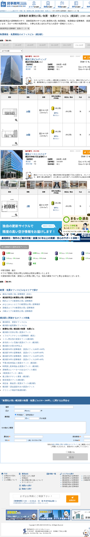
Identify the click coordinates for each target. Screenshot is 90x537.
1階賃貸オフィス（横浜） (13, 373)
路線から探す (27, 489)
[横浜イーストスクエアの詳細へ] (12, 179)
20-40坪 (18, 45)
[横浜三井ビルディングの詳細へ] (12, 84)
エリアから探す (68, 474)
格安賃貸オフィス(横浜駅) (13, 380)
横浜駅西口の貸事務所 (70, 478)
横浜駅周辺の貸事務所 (70, 476)
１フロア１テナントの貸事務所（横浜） (19, 336)
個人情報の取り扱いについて (32, 480)
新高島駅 (29, 67)
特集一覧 (22, 11)
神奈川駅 (29, 164)
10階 (28, 111)
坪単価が (19, 415)
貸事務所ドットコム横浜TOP (9, 11)
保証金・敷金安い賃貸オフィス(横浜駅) (19, 383)
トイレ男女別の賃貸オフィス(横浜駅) (18, 339)
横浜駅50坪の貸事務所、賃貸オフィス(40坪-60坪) (23, 356)
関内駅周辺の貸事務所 (70, 482)
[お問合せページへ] (72, 502)
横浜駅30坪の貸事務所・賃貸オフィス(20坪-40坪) (23, 359)
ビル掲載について (10, 480)
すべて (6, 45)
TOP (5, 474)
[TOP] (14, 4)
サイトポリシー (27, 482)
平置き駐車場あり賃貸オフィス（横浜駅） (20, 363)
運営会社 (25, 474)
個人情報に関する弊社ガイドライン (65, 444)
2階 (28, 206)
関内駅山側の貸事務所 (70, 486)
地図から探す (27, 485)
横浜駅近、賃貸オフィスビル (15, 322)
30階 (28, 135)
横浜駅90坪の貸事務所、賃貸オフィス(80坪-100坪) (24, 349)
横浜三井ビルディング (35, 59)
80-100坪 (54, 45)
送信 (71, 457)
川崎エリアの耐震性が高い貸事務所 (18, 311)
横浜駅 (28, 69)
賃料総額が (29, 415)
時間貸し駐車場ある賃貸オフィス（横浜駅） (21, 366)
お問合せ (7, 478)
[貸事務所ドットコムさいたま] (54, 520)
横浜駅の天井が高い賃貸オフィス (17, 332)
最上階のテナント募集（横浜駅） (17, 376)
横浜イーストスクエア (35, 154)
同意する (71, 452)
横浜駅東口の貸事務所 (70, 480)
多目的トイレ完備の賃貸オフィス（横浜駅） (21, 342)
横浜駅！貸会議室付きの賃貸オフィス (18, 387)
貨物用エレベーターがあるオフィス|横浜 (20, 370)
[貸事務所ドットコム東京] (22, 520)
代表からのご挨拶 (28, 476)
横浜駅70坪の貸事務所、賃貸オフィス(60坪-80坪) (23, 353)
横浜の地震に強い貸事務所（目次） (18, 294)
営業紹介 (25, 478)
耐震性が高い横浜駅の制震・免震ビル (39, 11)
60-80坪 (42, 45)
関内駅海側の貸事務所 (70, 484)
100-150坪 (67, 45)
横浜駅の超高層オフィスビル (15, 325)
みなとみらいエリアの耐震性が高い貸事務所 (21, 304)
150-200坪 (79, 45)
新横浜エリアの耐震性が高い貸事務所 (18, 308)
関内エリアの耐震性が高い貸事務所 (18, 301)
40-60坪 (30, 45)
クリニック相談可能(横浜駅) (14, 390)
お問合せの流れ (9, 476)
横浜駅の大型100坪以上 (12, 346)
